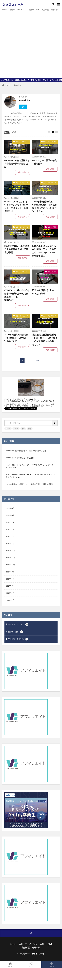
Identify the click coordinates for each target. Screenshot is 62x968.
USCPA (8, 429)
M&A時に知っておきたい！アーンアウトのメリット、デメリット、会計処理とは (16, 206)
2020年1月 (10, 543)
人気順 (13, 132)
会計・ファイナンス (18, 10)
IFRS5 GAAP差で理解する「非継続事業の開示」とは (17, 163)
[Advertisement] (31, 44)
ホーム (4, 10)
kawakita (17, 85)
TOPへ (52, 966)
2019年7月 (10, 586)
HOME (7, 85)
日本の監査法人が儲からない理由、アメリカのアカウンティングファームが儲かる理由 (44, 251)
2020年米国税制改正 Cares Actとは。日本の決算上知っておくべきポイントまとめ (44, 206)
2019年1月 (10, 600)
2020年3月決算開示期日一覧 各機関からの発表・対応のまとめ (16, 337)
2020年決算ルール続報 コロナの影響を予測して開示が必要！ (16, 249)
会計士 (16, 429)
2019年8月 (10, 579)
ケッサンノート (38, 954)
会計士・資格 (34, 10)
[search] (55, 423)
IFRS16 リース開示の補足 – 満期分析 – (44, 162)
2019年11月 (10, 558)
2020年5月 (10, 522)
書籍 (29, 429)
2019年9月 (10, 572)
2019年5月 (10, 593)
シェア (31, 966)
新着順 (7, 132)
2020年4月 (10, 529)
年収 (23, 429)
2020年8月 (10, 508)
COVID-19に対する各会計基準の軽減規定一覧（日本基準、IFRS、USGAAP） (17, 295)
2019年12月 (10, 551)
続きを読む (22, 172)
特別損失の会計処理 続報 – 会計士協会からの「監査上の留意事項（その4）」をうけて (45, 339)
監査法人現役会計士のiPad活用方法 (43, 292)
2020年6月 (10, 515)
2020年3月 (10, 536)
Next (37, 360)
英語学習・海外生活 (50, 10)
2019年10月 (10, 565)
